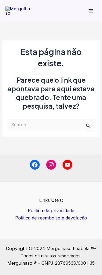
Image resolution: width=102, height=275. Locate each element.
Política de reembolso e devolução (51, 218)
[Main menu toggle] (91, 11)
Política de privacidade (51, 210)
